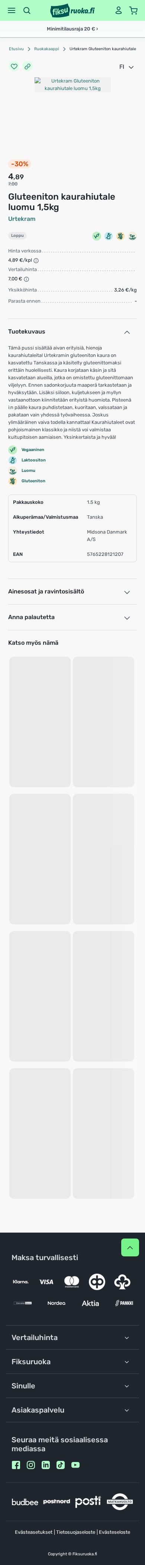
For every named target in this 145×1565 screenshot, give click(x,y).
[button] (11, 10)
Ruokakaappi (46, 48)
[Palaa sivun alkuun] (130, 1247)
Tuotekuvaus (26, 331)
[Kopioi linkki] (27, 67)
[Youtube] (75, 1465)
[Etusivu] (72, 10)
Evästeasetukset (33, 1532)
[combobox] (127, 67)
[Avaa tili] (119, 10)
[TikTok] (60, 1465)
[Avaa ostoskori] (133, 10)
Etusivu (16, 48)
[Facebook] (16, 1465)
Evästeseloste (114, 1532)
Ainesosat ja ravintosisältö (46, 591)
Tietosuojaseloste (75, 1532)
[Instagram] (30, 1465)
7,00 (12, 183)
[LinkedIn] (45, 1465)
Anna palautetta (31, 617)
